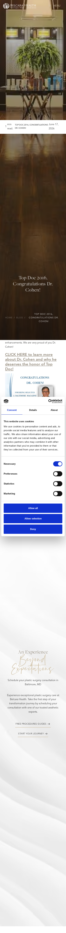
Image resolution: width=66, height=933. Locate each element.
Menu (56, 6)
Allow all (33, 508)
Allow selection (33, 518)
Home (8, 318)
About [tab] (54, 410)
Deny (33, 529)
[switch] (57, 473)
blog (19, 318)
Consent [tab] (12, 410)
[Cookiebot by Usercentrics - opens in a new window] (48, 401)
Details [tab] (33, 410)
